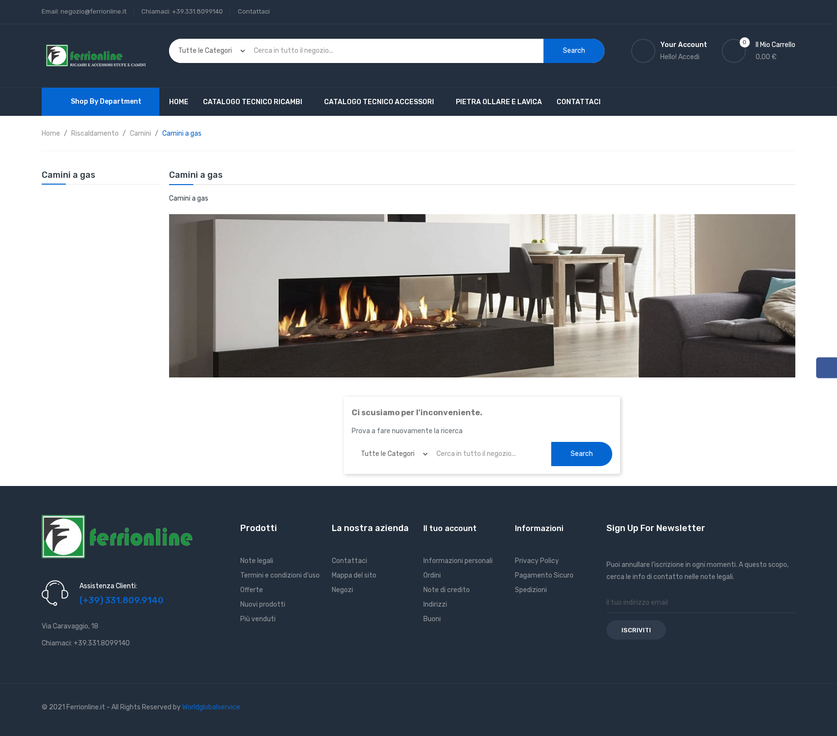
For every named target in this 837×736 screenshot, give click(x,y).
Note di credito (446, 590)
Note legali (256, 561)
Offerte (251, 590)
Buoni (432, 619)
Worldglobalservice (211, 707)
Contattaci (254, 11)
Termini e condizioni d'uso (280, 575)
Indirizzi (435, 604)
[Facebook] (826, 367)
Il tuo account (450, 528)
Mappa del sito (354, 575)
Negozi (342, 590)
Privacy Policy (537, 561)
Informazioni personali (458, 561)
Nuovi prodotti (262, 604)
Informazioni (539, 528)
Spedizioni (531, 590)
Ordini (432, 575)
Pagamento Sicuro (544, 575)
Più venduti (258, 619)
